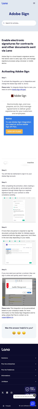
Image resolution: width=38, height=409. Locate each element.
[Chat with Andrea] (32, 403)
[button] (34, 3)
